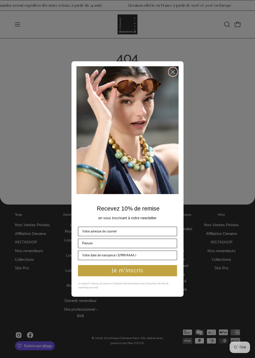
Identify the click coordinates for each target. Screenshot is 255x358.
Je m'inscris (127, 270)
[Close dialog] (173, 72)
